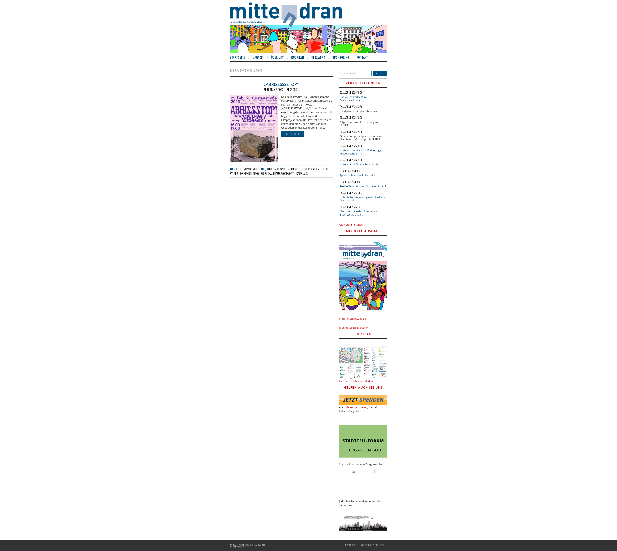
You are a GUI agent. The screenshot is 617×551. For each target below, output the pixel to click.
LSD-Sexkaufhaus (270, 173)
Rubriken (297, 57)
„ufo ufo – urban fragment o (282, 169)
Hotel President (310, 169)
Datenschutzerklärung (373, 545)
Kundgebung (251, 173)
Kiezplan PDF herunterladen (356, 381)
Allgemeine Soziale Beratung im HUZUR (359, 123)
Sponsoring (340, 57)
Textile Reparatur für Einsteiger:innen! (363, 186)
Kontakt (362, 57)
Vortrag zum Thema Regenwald (359, 164)
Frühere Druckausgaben (353, 328)
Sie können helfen (356, 407)
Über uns (277, 57)
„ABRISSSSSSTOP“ (281, 84)
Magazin (258, 57)
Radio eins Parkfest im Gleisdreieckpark (353, 98)
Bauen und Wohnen (245, 169)
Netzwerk (318, 57)
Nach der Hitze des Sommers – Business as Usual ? (358, 213)
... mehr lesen (293, 134)
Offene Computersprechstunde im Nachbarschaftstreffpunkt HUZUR (361, 137)
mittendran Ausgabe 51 (353, 318)
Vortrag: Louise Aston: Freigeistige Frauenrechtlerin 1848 (360, 152)
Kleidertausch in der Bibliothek (358, 111)
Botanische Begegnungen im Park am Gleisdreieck (362, 198)
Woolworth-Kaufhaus (294, 173)
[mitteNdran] (289, 14)
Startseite (237, 57)
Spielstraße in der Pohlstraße (357, 175)
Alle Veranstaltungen (351, 224)
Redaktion (292, 89)
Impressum (350, 545)
